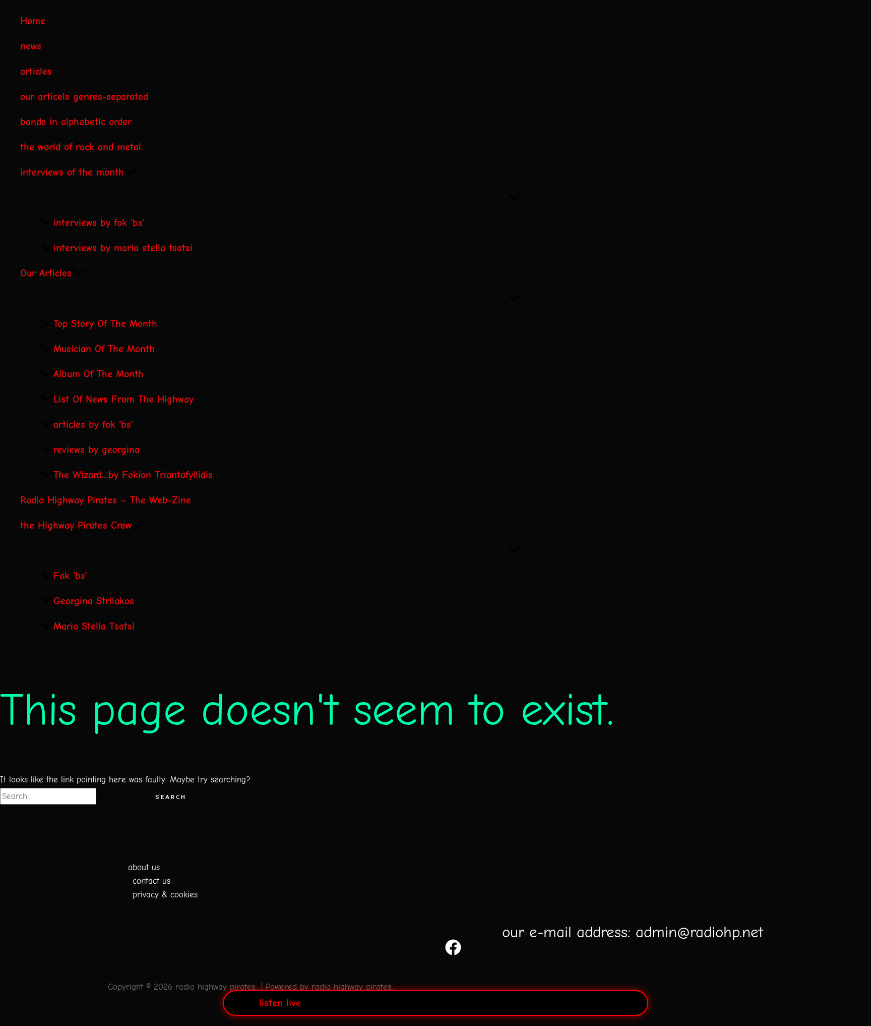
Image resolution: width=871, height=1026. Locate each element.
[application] (130, 172)
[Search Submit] (117, 797)
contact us (151, 881)
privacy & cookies (165, 894)
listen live (280, 1003)
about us (144, 867)
